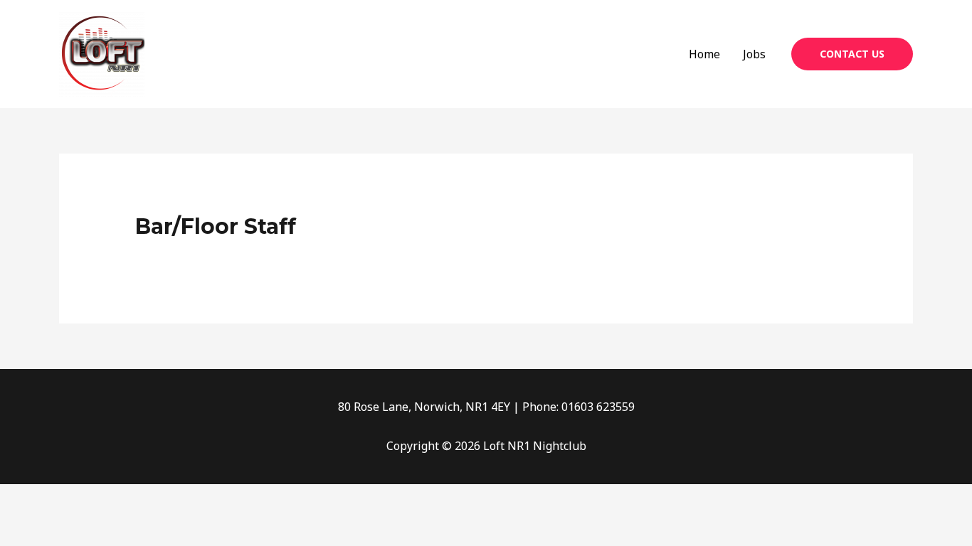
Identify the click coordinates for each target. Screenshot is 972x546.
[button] (852, 54)
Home (704, 54)
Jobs (754, 54)
